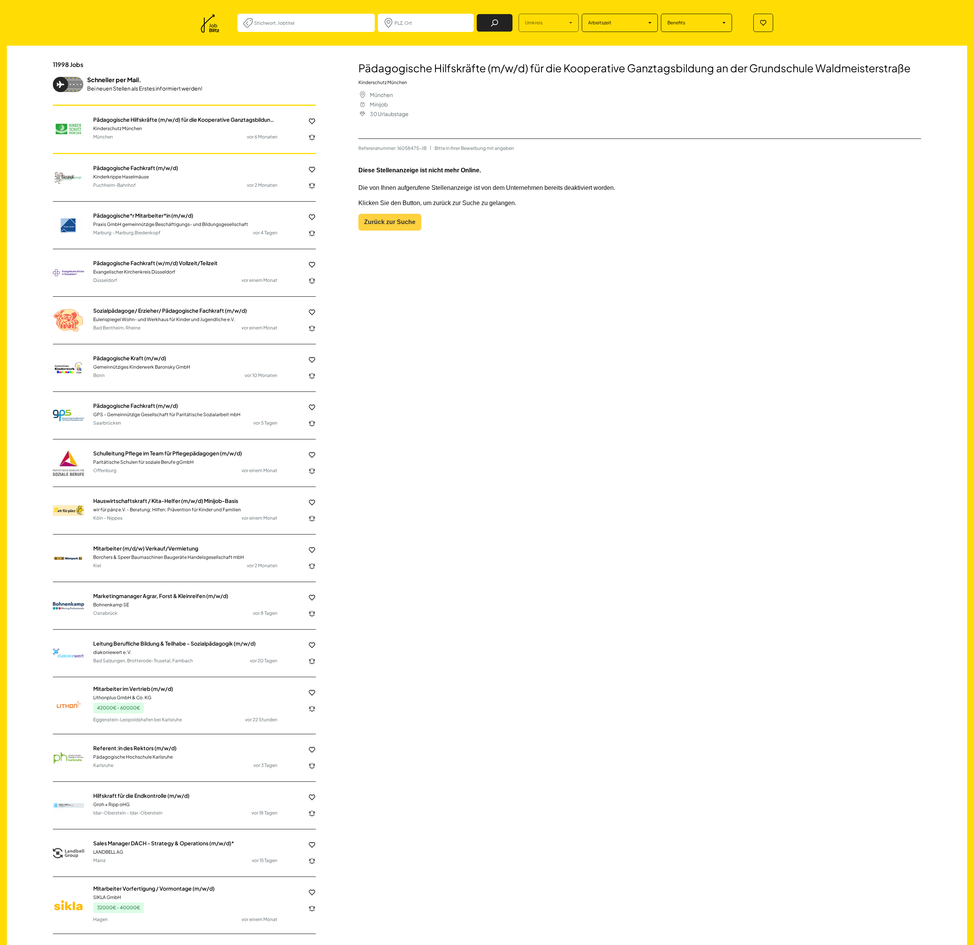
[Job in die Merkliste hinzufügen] (309, 121)
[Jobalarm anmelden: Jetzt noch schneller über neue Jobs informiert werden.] (309, 137)
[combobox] (311, 23)
